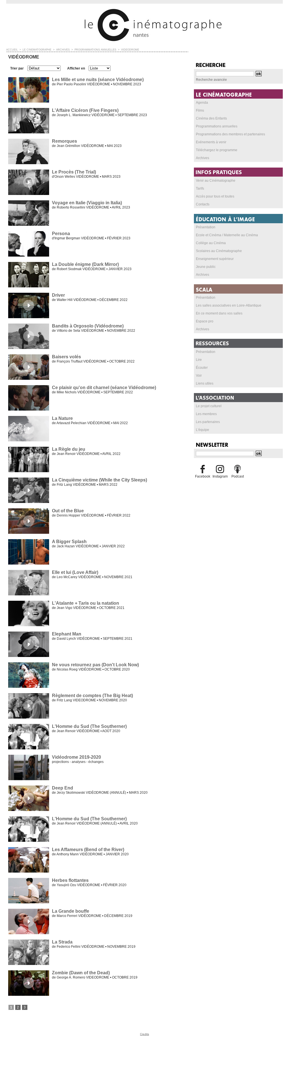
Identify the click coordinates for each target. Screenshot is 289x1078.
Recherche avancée (211, 80)
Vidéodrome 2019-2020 (76, 757)
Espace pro (204, 321)
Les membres (206, 414)
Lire (199, 360)
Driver (58, 295)
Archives (202, 158)
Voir (199, 376)
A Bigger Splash (69, 541)
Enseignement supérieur (215, 259)
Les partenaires (208, 422)
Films (200, 110)
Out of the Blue (68, 510)
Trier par (17, 68)
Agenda (202, 103)
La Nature (62, 418)
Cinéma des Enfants (211, 118)
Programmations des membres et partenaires (230, 134)
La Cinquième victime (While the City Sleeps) (99, 480)
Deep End (62, 788)
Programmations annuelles (216, 126)
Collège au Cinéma (211, 243)
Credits (144, 1034)
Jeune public (206, 267)
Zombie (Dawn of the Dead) (81, 972)
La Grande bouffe (70, 911)
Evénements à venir (211, 142)
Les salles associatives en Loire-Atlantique (228, 305)
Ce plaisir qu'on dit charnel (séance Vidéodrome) (104, 387)
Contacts (202, 204)
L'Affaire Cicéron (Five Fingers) (85, 110)
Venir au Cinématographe (215, 181)
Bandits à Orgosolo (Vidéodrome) (88, 326)
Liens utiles (204, 383)
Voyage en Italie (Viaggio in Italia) (87, 202)
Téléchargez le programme (216, 150)
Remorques (64, 141)
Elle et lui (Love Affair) (75, 572)
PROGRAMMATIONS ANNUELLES (95, 49)
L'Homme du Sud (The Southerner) (89, 726)
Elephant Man (66, 634)
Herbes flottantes (70, 880)
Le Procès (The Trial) (74, 172)
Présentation (205, 227)
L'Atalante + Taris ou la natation (85, 603)
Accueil (12, 49)
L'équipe (202, 430)
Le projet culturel (209, 406)
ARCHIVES (63, 49)
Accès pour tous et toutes (215, 196)
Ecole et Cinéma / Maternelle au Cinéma (227, 235)
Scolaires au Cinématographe (219, 251)
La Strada (62, 942)
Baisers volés (66, 356)
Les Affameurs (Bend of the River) (88, 849)
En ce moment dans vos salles (219, 313)
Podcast (237, 476)
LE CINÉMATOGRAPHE (37, 49)
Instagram (220, 476)
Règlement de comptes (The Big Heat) (92, 695)
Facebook (202, 476)
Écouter (202, 368)
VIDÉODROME (130, 49)
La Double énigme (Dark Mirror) (85, 264)
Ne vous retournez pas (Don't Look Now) (95, 664)
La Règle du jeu (68, 449)
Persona (61, 233)
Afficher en (76, 68)
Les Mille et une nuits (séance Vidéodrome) (98, 79)
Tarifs (200, 188)
